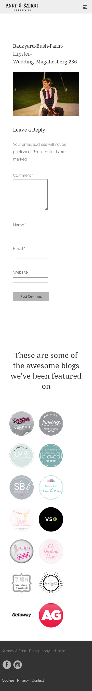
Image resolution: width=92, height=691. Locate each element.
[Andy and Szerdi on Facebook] (7, 668)
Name (19, 225)
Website (20, 272)
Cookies (8, 680)
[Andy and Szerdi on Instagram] (18, 668)
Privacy (23, 680)
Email (19, 248)
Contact (38, 680)
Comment (23, 175)
